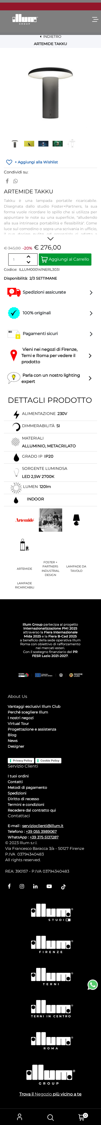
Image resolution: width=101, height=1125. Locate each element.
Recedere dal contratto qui (32, 810)
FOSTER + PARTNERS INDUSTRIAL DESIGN (50, 568)
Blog (12, 735)
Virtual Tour (18, 723)
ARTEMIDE (24, 569)
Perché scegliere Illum (28, 712)
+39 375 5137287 (44, 837)
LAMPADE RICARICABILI (24, 585)
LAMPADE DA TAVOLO (76, 569)
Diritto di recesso (23, 799)
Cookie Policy (49, 760)
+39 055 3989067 (41, 831)
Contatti (15, 781)
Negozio (43, 1094)
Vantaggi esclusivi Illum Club (34, 706)
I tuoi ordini (18, 776)
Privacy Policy (22, 760)
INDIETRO (51, 36)
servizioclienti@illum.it (42, 825)
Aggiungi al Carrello (68, 259)
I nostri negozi (21, 717)
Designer (16, 746)
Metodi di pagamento (27, 787)
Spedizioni (17, 793)
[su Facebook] (7, 181)
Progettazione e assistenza (32, 729)
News (13, 740)
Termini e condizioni (26, 804)
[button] (50, 92)
